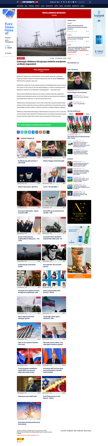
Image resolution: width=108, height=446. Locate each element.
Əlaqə (75, 430)
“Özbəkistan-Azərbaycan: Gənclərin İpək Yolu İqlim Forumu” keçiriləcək (81, 187)
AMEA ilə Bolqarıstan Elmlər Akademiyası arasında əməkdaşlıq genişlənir (77, 27)
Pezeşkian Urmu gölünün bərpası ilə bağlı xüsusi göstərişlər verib (28, 291)
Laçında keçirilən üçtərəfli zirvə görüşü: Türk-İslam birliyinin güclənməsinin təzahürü (81, 165)
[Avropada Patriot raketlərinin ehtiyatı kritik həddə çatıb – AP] (54, 226)
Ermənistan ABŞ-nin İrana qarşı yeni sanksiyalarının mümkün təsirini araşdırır (53, 370)
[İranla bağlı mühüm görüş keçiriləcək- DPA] (54, 305)
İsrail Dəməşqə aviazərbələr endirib (27, 265)
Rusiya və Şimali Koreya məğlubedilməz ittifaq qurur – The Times (28, 238)
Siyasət (37, 6)
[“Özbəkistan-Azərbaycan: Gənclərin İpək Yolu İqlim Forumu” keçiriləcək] (70, 186)
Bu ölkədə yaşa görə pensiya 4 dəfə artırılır (27, 162)
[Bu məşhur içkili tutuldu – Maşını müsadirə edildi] (29, 200)
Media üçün (80, 430)
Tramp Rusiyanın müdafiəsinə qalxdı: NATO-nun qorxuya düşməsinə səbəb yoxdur (27, 370)
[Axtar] (90, 2)
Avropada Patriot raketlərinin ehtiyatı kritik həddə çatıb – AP (52, 237)
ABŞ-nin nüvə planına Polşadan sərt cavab (28, 343)
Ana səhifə (20, 6)
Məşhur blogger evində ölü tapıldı (53, 161)
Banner (64, 141)
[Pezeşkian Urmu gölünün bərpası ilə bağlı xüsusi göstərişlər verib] (29, 279)
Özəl (26, 6)
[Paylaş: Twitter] (22, 132)
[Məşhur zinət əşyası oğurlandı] (29, 176)
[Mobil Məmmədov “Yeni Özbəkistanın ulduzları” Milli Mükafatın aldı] (70, 193)
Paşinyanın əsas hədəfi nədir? (27, 396)
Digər (82, 6)
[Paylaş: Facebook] (18, 132)
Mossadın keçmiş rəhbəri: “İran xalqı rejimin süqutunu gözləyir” (53, 343)
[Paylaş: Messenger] (29, 132)
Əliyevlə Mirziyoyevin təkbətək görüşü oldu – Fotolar (78, 137)
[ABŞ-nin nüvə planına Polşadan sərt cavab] (29, 331)
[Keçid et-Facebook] (61, 2)
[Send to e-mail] (44, 132)
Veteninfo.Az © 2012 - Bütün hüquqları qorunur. (28, 435)
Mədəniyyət (75, 6)
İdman (61, 6)
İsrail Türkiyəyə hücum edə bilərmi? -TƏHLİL (51, 397)
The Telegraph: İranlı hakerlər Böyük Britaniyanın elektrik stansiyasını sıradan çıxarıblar (80, 152)
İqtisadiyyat (49, 6)
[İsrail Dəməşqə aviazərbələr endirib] (29, 253)
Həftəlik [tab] (79, 114)
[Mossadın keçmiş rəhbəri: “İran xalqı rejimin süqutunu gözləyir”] (54, 331)
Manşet (63, 217)
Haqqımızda (70, 430)
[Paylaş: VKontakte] (36, 132)
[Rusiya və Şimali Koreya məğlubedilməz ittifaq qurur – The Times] (29, 226)
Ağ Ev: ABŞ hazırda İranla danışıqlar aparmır (26, 317)
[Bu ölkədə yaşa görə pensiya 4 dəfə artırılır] (29, 150)
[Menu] (18, 2)
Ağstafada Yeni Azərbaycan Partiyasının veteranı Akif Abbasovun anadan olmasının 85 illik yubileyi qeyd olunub (81, 144)
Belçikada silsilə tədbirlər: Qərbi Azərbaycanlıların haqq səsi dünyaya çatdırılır (81, 180)
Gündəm (31, 6)
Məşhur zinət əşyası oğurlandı (28, 187)
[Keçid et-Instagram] (66, 2)
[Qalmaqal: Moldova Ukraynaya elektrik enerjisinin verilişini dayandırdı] (41, 37)
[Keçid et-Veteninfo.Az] (29, 2)
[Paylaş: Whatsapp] (25, 132)
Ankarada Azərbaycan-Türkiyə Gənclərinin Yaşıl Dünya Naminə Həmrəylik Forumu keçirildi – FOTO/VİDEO (81, 172)
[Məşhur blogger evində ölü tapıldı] (54, 150)
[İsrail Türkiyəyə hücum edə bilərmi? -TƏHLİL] (54, 385)
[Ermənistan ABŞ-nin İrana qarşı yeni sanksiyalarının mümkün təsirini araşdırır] (54, 357)
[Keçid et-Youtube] (73, 2)
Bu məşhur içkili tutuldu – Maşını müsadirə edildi (28, 212)
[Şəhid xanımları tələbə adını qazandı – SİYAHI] (54, 279)
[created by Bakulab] (54, 441)
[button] (47, 132)
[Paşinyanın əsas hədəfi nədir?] (29, 385)
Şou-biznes (67, 6)
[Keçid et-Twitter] (64, 2)
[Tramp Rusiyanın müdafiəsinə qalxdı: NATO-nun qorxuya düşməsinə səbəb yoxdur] (29, 357)
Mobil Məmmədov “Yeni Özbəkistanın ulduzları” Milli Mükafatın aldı (80, 194)
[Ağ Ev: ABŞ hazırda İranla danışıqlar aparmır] (29, 305)
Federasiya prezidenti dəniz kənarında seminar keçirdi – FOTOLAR (78, 38)
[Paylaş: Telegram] (33, 132)
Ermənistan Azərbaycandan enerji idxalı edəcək (29, 423)
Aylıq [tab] (87, 114)
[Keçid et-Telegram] (68, 2)
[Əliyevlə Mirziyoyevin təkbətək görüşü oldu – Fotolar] (79, 125)
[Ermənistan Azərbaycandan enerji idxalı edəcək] (29, 411)
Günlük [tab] (71, 114)
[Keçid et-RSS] (76, 2)
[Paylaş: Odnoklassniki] (40, 132)
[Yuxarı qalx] (103, 441)
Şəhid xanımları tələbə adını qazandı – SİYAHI (51, 291)
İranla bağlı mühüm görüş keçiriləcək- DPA (51, 317)
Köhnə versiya (87, 430)
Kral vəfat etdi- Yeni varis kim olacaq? (52, 265)
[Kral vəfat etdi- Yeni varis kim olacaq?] (54, 253)
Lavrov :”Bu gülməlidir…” (51, 187)
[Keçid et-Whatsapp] (71, 2)
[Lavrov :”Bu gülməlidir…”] (54, 176)
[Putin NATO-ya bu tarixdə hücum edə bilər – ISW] (54, 200)
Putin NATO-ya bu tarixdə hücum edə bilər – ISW (53, 212)
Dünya (56, 6)
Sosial (43, 6)
